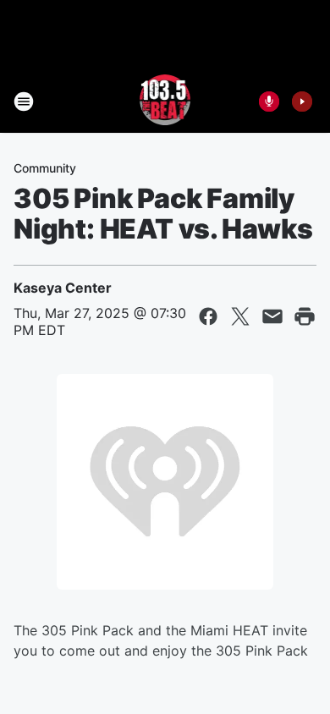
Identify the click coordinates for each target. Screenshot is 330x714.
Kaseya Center (63, 287)
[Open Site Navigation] (24, 101)
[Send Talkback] (269, 101)
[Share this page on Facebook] (208, 316)
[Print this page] (304, 316)
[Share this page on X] (240, 316)
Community (45, 168)
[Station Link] (165, 101)
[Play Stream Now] (302, 101)
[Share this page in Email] (272, 316)
